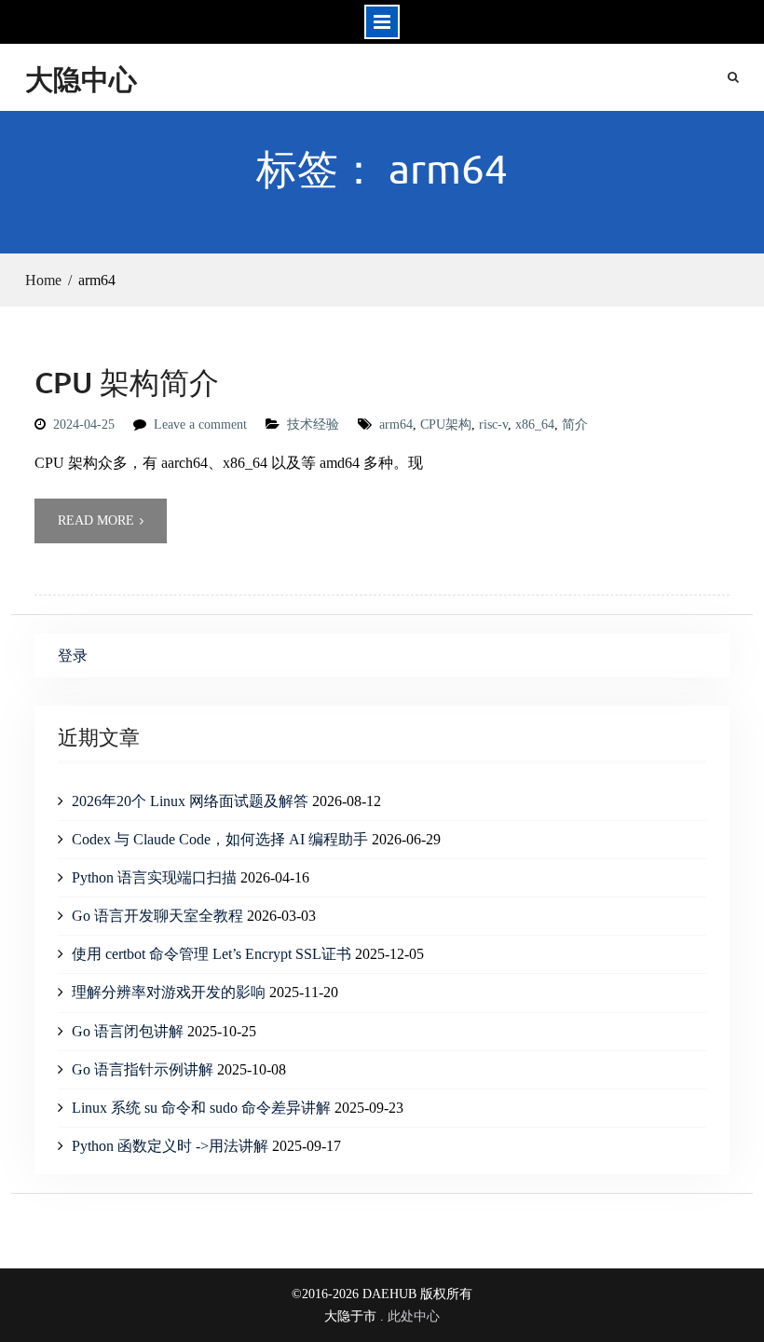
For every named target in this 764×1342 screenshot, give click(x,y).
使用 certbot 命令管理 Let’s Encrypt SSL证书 (211, 954)
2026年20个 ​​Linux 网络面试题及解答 (190, 801)
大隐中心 (81, 79)
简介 (575, 424)
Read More (96, 520)
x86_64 (534, 424)
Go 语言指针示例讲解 (142, 1069)
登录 (73, 656)
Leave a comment (200, 424)
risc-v (493, 424)
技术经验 (313, 424)
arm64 (396, 424)
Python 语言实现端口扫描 (154, 877)
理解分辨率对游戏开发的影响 (169, 992)
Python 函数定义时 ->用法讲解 (170, 1146)
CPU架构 (445, 424)
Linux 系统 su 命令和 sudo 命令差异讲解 (201, 1108)
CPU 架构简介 (126, 381)
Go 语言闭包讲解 (128, 1031)
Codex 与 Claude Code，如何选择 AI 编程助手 (220, 839)
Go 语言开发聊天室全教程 (157, 916)
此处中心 (414, 1316)
